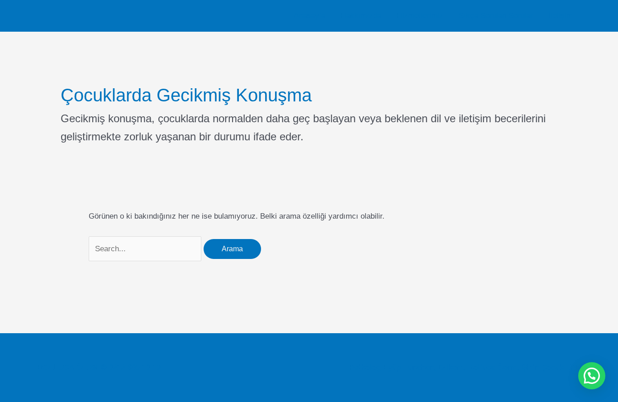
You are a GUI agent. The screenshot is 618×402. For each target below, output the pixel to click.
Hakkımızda (361, 15)
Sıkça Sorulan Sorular (496, 15)
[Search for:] (146, 248)
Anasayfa (309, 15)
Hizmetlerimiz (420, 15)
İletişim (560, 15)
